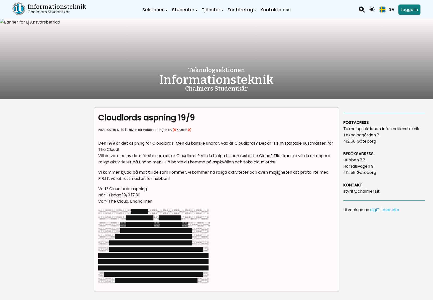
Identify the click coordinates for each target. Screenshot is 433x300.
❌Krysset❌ (182, 130)
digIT (374, 210)
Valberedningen (155, 130)
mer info (391, 210)
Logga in (409, 10)
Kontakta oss (275, 10)
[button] (386, 9)
